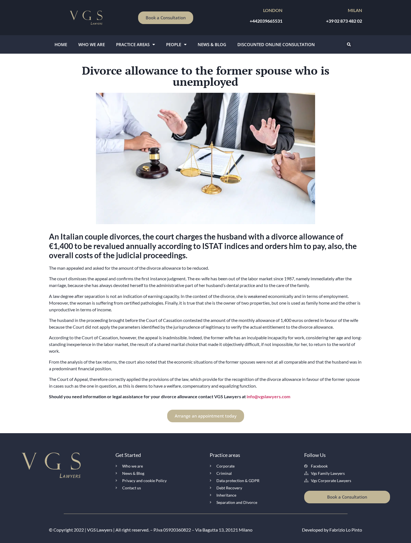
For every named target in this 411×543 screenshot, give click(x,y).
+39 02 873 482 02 (344, 20)
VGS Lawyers (99, 529)
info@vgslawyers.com (268, 396)
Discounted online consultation (276, 44)
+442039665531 (266, 20)
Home (61, 44)
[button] (349, 44)
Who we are (91, 44)
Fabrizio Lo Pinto (345, 529)
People (173, 44)
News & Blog (212, 44)
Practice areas (133, 44)
